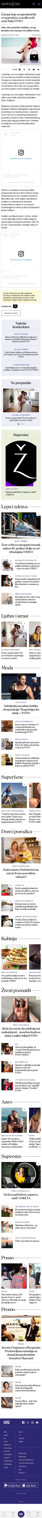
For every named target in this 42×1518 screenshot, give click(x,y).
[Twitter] (28, 1422)
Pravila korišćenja (26, 1460)
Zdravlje (7, 1445)
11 (10, 755)
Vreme (21, 1442)
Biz (5, 1438)
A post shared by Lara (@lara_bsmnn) (21, 182)
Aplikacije (22, 1466)
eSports (7, 1458)
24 (15, 306)
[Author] (21, 463)
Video (21, 1432)
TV (19, 1435)
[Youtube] (37, 1422)
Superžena (8, 1455)
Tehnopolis (8, 1461)
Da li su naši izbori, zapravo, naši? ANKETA (21, 493)
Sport (6, 1435)
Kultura (7, 1451)
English (21, 1438)
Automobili (8, 1464)
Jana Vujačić (12, 489)
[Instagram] (32, 1422)
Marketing (22, 1453)
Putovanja (8, 1448)
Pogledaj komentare (11, 313)
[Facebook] (23, 1422)
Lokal (6, 1467)
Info (5, 1432)
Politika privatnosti (26, 1463)
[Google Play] (12, 1485)
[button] (18, 424)
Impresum (22, 1457)
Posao (4, 1291)
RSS (20, 1470)
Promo (21, 1344)
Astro (32, 1136)
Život (6, 1442)
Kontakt (22, 1473)
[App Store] (30, 1485)
